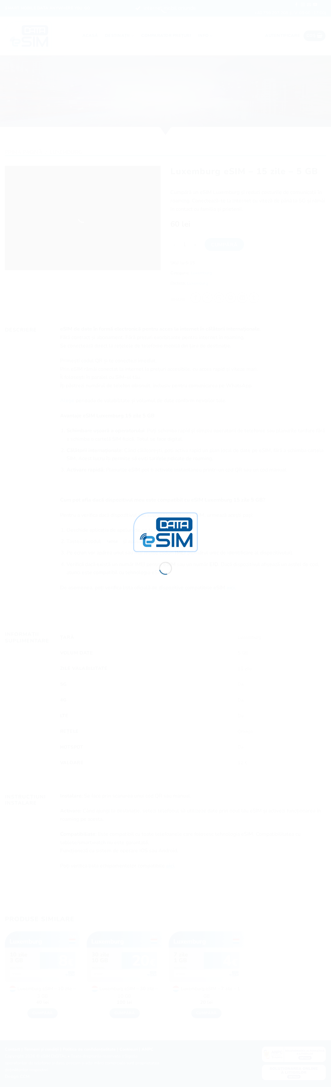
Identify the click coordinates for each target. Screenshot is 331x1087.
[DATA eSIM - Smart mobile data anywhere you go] (165, 531)
